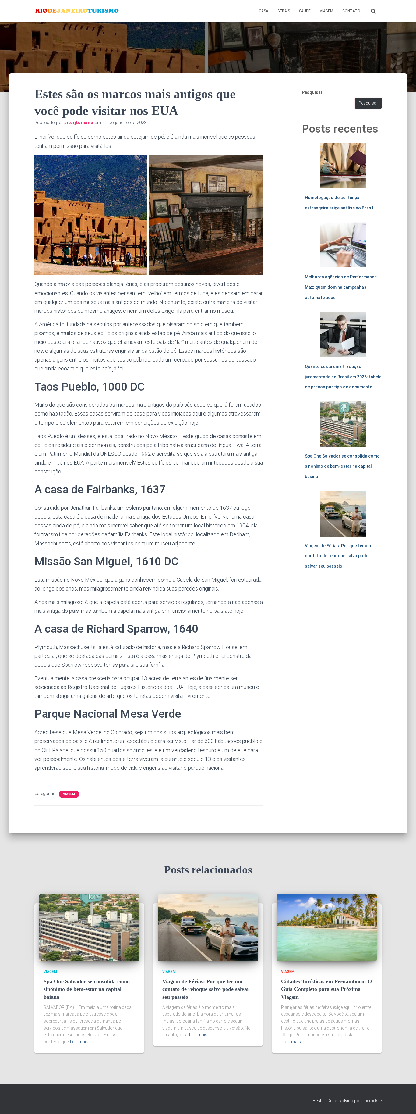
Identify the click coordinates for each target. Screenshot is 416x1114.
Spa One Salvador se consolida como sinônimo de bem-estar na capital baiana (342, 466)
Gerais (283, 11)
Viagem (326, 11)
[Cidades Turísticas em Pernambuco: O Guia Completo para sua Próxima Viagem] (327, 927)
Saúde (305, 11)
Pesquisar (312, 92)
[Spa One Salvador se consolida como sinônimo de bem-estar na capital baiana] (89, 927)
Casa (263, 11)
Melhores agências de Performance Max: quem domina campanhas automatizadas (341, 287)
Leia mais (79, 1041)
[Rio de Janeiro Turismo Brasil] (77, 11)
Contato (351, 11)
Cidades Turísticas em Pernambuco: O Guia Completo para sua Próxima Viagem (326, 989)
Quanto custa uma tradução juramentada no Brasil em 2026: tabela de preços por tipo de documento (343, 376)
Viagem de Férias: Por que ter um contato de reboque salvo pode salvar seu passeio (338, 556)
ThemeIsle (372, 1100)
